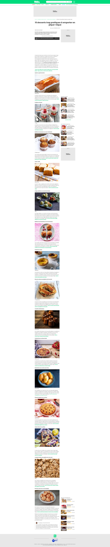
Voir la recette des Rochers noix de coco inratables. (47, 511)
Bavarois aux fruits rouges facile (70, 528)
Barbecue (33, 4)
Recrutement (55, 544)
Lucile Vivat (40, 522)
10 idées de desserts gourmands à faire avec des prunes (71, 144)
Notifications (46, 544)
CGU (63, 544)
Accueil (36, 19)
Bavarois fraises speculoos (70, 505)
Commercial (50, 544)
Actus (42, 4)
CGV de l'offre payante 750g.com (70, 544)
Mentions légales (59, 544)
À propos (35, 544)
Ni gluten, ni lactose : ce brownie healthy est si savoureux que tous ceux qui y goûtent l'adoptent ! (71, 100)
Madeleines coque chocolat (70, 522)
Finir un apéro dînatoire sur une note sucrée (70, 133)
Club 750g (63, 4)
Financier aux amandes (69, 500)
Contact (39, 544)
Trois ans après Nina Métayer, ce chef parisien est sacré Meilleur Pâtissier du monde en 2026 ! (71, 111)
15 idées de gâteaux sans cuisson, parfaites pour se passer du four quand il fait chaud (71, 127)
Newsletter (42, 544)
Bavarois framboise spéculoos (70, 516)
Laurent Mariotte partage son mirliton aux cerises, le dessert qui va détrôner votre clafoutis (71, 116)
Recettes (47, 4)
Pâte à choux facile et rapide (70, 511)
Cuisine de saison (54, 4)
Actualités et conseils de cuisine (42, 19)
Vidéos (60, 4)
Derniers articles (68, 119)
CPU (64, 544)
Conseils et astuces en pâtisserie (51, 19)
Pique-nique (38, 4)
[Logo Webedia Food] (55, 540)
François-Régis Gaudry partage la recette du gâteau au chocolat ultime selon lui (71, 138)
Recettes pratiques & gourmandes (72, 4)
